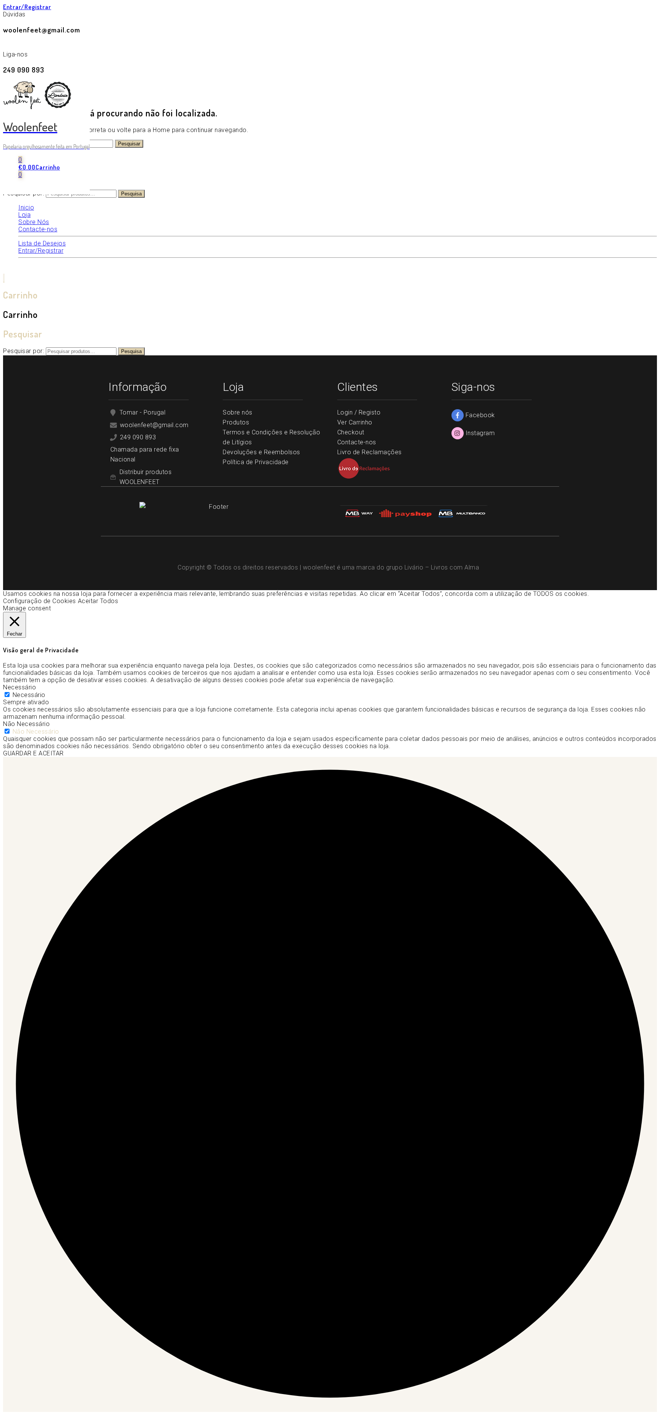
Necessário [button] (19, 687)
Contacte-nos (356, 442)
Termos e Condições (252, 432)
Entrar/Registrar (27, 7)
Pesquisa (131, 194)
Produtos (236, 422)
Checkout (350, 432)
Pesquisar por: (23, 351)
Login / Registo (359, 412)
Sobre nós (237, 412)
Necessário (29, 695)
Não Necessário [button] (26, 724)
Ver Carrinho (354, 422)
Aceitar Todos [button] (98, 601)
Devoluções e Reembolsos (261, 452)
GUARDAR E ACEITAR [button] (33, 753)
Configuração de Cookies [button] (39, 601)
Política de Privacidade (256, 462)
